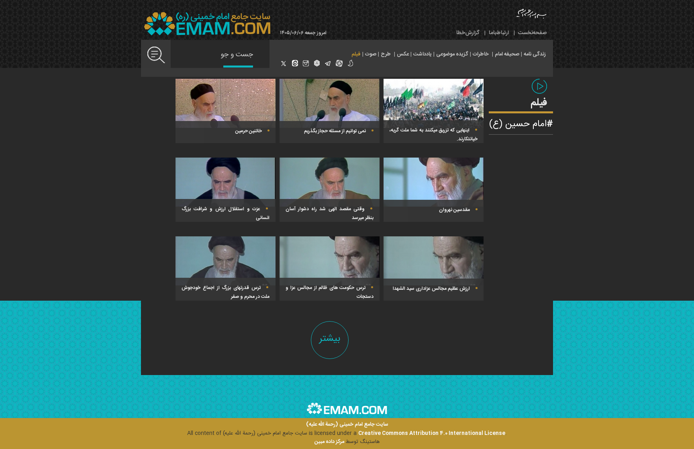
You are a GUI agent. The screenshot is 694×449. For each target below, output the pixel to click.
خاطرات (481, 54)
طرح (386, 54)
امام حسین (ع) (518, 124)
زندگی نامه (535, 54)
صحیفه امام (507, 54)
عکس (403, 54)
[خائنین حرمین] (226, 103)
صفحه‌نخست (532, 33)
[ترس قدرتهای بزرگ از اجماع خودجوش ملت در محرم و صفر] (226, 260)
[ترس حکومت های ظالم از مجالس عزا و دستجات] (330, 260)
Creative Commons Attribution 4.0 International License (431, 433)
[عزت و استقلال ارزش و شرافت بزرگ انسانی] (226, 182)
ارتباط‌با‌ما (499, 33)
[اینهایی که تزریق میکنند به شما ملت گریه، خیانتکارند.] (434, 103)
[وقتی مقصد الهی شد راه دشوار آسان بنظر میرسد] (330, 182)
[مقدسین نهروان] (434, 182)
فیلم (356, 54)
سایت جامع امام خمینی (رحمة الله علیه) (347, 424)
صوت (370, 54)
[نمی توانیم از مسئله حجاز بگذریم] (330, 103)
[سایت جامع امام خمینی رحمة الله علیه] (207, 24)
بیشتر (329, 338)
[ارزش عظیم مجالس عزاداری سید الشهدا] (434, 260)
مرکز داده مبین (329, 441)
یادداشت (422, 54)
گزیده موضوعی (452, 54)
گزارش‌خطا (468, 33)
